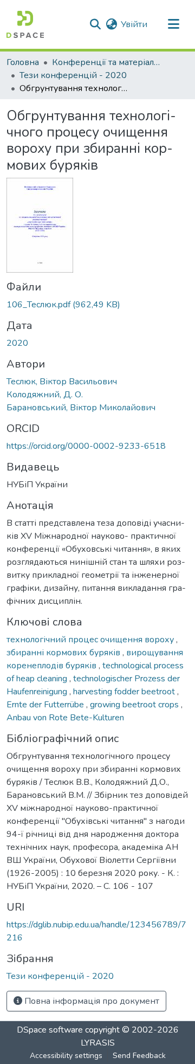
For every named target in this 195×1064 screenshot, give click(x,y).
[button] (25, 24)
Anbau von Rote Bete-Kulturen (65, 718)
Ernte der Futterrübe (46, 705)
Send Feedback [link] (139, 1055)
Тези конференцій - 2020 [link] (73, 75)
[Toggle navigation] (173, 24)
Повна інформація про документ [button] (90, 1001)
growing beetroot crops (135, 705)
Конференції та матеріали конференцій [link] (106, 62)
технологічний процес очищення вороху (91, 640)
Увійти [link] (134, 24)
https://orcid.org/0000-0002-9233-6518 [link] (86, 446)
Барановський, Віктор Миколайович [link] (80, 408)
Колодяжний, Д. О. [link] (44, 395)
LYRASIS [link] (98, 1043)
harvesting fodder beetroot (125, 692)
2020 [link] (17, 343)
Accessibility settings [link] (66, 1055)
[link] (97, 304)
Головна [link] (22, 62)
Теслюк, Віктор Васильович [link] (61, 382)
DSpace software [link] (50, 1030)
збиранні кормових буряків (64, 653)
